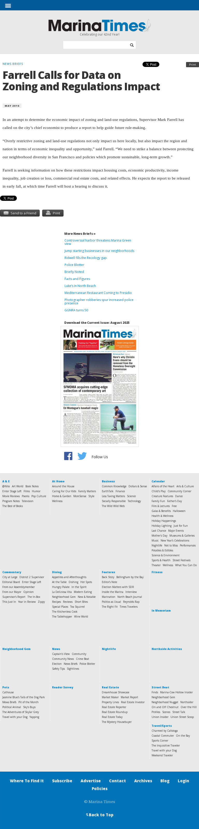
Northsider (186, 702)
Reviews (68, 602)
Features (108, 572)
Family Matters (87, 491)
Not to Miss (171, 545)
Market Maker (110, 697)
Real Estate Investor (133, 702)
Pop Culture (38, 496)
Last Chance (159, 530)
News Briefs (70, 664)
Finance (120, 491)
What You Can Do (186, 565)
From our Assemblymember (18, 587)
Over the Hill (189, 707)
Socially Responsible (114, 501)
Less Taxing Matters (113, 496)
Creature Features (162, 496)
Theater (156, 565)
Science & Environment (166, 555)
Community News (63, 659)
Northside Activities (167, 649)
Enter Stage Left (12, 491)
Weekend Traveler (162, 755)
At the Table (59, 582)
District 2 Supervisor (31, 577)
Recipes (56, 602)
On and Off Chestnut (165, 707)
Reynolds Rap (131, 602)
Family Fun (158, 501)
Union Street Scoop (182, 717)
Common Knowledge (114, 486)
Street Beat (160, 687)
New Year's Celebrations (175, 540)
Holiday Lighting (162, 525)
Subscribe (62, 780)
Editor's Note (109, 582)
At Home (58, 481)
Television (27, 501)
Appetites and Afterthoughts (69, 577)
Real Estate (110, 687)
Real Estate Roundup (114, 712)
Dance (179, 496)
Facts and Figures (77, 278)
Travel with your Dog (14, 717)
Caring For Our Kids (64, 491)
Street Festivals (181, 560)
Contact (117, 780)
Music (155, 540)
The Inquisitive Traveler (166, 745)
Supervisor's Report (13, 597)
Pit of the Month (28, 702)
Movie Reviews (11, 496)
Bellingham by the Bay (130, 577)
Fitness (157, 572)
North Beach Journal (129, 597)
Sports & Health (161, 560)
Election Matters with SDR (118, 587)
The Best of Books (12, 506)
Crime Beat (82, 659)
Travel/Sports (162, 726)
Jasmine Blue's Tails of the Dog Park (23, 697)
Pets (5, 687)
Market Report (129, 697)
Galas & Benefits (161, 511)
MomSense (79, 496)
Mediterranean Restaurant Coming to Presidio (98, 292)
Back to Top (99, 814)
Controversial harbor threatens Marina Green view (98, 242)
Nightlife (157, 545)
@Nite (6, 486)
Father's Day (174, 501)
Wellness (57, 501)
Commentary (11, 572)
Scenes (166, 712)
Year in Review (27, 602)
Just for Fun (181, 525)
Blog (164, 780)
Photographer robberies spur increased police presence (99, 301)
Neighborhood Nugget (165, 702)
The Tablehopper (62, 616)
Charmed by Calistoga (165, 730)
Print (192, 64)
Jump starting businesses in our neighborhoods (99, 250)
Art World (17, 486)
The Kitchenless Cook (64, 611)
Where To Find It (27, 780)
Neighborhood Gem (64, 597)
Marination (108, 597)
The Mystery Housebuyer (117, 722)
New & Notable (87, 597)
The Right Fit (110, 606)
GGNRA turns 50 (76, 310)
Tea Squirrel (77, 606)
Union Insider (160, 717)
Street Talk (178, 712)
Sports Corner (160, 740)
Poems (25, 496)
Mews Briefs (9, 702)
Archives (143, 780)
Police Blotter (74, 264)
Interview (131, 592)
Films (27, 491)
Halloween (179, 511)
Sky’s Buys (29, 707)
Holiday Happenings (164, 521)
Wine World (81, 616)
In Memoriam (161, 610)
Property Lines (110, 702)
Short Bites (81, 602)
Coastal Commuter (163, 735)
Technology (134, 501)
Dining (57, 572)
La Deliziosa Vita (62, 592)
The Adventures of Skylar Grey (20, 712)
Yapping (34, 717)
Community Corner (179, 491)
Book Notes (32, 486)
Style (91, 496)
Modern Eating (83, 592)
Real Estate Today (112, 717)
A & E (6, 481)
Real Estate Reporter (114, 707)
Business (108, 481)
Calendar (158, 481)
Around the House (63, 486)
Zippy (41, 602)
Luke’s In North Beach (80, 285)
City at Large (9, 577)
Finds (155, 692)
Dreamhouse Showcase (115, 692)
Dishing (73, 582)
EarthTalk (107, 491)
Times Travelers (129, 606)
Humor (36, 491)
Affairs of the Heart (163, 486)
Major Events (176, 530)
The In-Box (33, 597)
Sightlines (73, 668)
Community (79, 654)
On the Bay (183, 735)
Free (174, 506)
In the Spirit (79, 587)
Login (183, 780)
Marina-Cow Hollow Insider (176, 692)
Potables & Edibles (162, 550)
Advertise (91, 780)
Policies (100, 788)
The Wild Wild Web (113, 506)
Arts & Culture (185, 486)
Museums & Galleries (182, 535)
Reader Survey (62, 687)
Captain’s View (61, 654)
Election (57, 664)
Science (131, 496)
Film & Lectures (161, 506)
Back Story (108, 577)
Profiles (156, 712)
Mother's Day (159, 535)
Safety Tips (58, 668)
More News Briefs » (80, 233)
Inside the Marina (112, 592)
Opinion (28, 592)
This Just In (9, 602)
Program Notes (11, 501)
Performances (188, 545)
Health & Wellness (162, 516)
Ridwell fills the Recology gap (86, 257)
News (56, 649)
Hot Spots (86, 582)
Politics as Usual (111, 602)
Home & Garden (61, 496)
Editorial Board (11, 582)
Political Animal (11, 707)
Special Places (60, 606)
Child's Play (159, 491)
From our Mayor (11, 592)
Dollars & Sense (138, 486)
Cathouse (8, 692)
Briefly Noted (74, 271)
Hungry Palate (60, 587)
